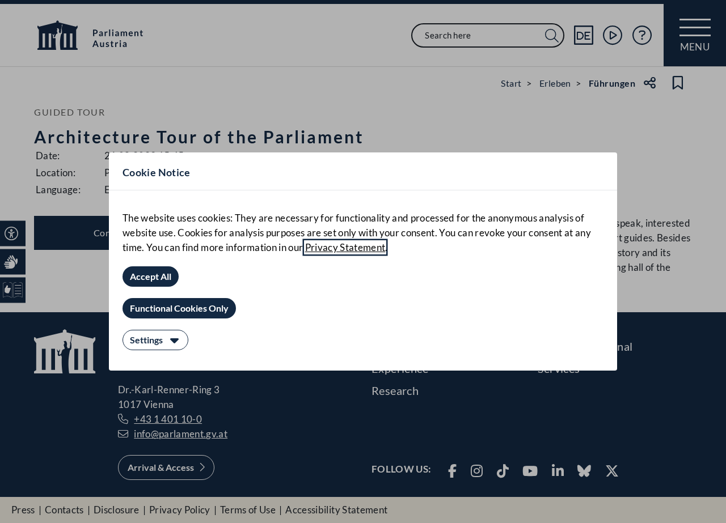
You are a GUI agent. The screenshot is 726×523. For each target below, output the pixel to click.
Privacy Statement (345, 247)
